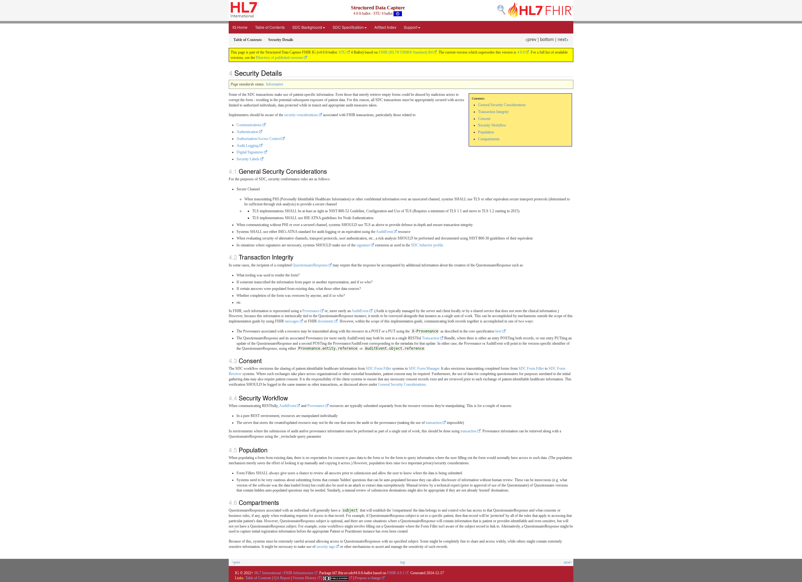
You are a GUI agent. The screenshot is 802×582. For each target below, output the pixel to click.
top (402, 562)
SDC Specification (348, 27)
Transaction (430, 338)
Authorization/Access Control (259, 138)
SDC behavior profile (427, 245)
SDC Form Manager (424, 368)
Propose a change (368, 578)
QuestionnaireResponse (310, 265)
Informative (274, 84)
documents (326, 321)
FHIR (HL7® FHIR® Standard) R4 (406, 52)
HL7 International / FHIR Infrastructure (283, 573)
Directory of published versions (279, 57)
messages (292, 321)
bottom (547, 39)
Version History (304, 578)
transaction (434, 422)
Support (410, 27)
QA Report (282, 578)
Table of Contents (270, 27)
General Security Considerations (502, 105)
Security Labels (248, 159)
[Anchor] (285, 72)
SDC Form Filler (378, 368)
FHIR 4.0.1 (395, 573)
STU (342, 52)
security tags (325, 546)
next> (563, 39)
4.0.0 (521, 52)
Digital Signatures (250, 152)
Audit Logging (247, 145)
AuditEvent (384, 231)
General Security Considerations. (402, 384)
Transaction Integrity (493, 112)
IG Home (239, 27)
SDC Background (307, 27)
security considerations (301, 115)
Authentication (247, 132)
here (498, 331)
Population (486, 132)
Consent (484, 118)
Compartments (489, 139)
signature (363, 245)
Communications (249, 125)
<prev (530, 39)
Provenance (311, 311)
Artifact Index (385, 27)
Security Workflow (492, 125)
